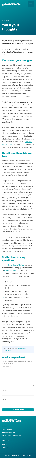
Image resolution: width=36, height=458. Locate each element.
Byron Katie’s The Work (16, 265)
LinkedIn (5, 447)
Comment (6, 367)
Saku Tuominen (10, 270)
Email (4, 399)
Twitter (5, 444)
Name (5, 390)
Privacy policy (26, 455)
